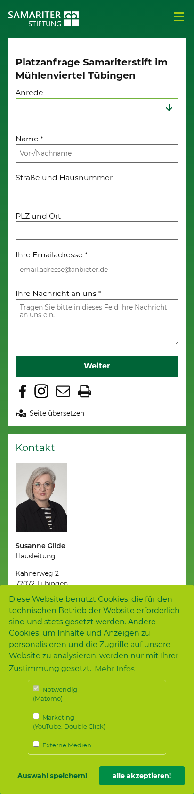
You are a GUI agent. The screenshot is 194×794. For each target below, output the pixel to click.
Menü (178, 17)
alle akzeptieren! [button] (142, 775)
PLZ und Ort (38, 216)
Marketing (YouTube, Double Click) (69, 721)
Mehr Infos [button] (115, 668)
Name (29, 138)
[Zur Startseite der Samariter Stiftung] (43, 18)
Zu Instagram (41, 391)
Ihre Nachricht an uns (58, 293)
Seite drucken (85, 391)
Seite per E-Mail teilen (63, 391)
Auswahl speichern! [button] (52, 775)
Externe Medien (66, 745)
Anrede (29, 92)
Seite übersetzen (57, 413)
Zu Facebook (23, 391)
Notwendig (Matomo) (55, 694)
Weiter (97, 365)
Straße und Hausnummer (64, 177)
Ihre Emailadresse (52, 254)
